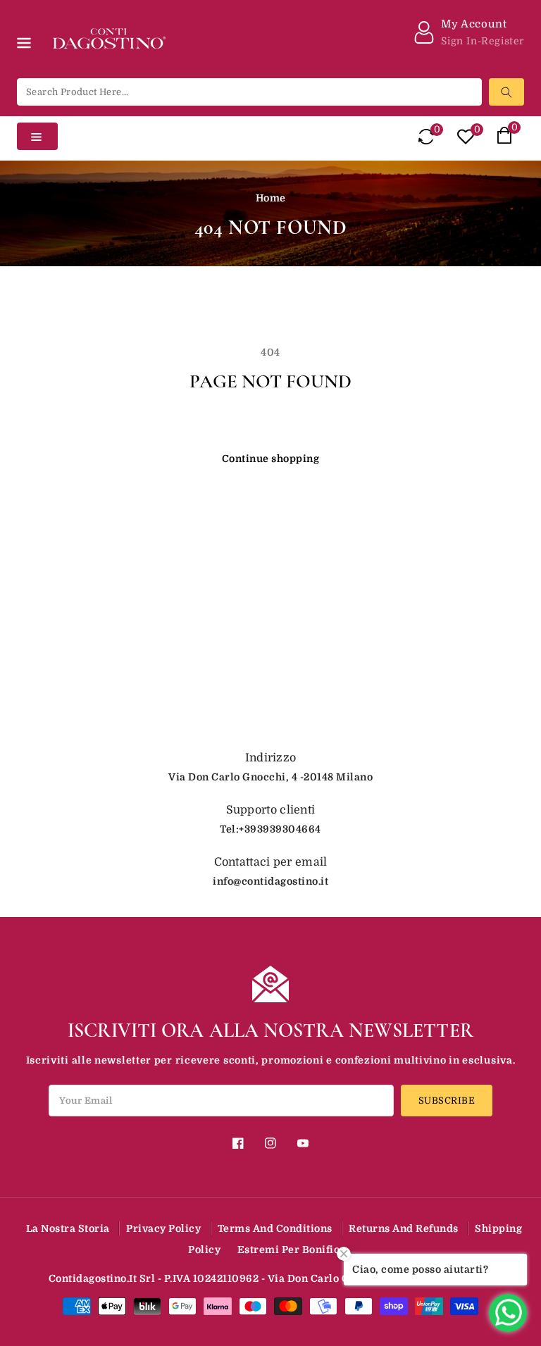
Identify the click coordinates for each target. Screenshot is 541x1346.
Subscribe (446, 1100)
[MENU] (27, 58)
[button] (27, 58)
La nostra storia (68, 1228)
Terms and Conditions (275, 1228)
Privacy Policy (163, 1228)
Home (271, 198)
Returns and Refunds (404, 1228)
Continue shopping (271, 458)
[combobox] (249, 92)
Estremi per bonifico (291, 1249)
